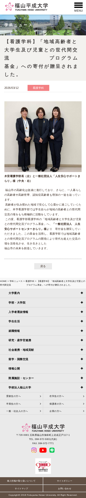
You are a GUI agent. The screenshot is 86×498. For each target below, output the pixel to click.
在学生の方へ (56, 396)
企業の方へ (55, 411)
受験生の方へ (13, 396)
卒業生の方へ (13, 404)
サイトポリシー (64, 481)
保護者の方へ (56, 404)
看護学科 (29, 281)
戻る (43, 266)
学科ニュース (16, 281)
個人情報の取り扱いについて (21, 481)
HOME (3, 281)
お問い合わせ (64, 488)
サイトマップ (21, 488)
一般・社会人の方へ (17, 411)
